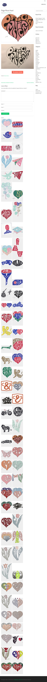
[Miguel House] (6, 405)
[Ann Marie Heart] (6, 379)
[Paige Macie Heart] (17, 446)
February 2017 (38, 43)
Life (36, 70)
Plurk (36, 23)
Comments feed (39, 92)
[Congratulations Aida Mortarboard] (17, 237)
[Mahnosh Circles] (17, 153)
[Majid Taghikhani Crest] (17, 352)
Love (36, 71)
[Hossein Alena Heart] (17, 365)
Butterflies (37, 54)
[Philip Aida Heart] (17, 500)
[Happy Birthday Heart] (6, 633)
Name (2, 104)
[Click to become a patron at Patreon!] (17, 73)
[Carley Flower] (17, 529)
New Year (37, 75)
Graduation (38, 62)
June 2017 (37, 37)
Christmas (37, 57)
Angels (37, 50)
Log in (37, 89)
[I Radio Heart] (17, 633)
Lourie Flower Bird (39, 22)
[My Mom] (17, 581)
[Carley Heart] (6, 529)
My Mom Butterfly (30, 82)
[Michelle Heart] (17, 472)
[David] (17, 268)
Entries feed (38, 90)
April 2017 (37, 40)
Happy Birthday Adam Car (40, 19)
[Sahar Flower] (6, 562)
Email (2, 107)
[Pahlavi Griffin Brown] (17, 379)
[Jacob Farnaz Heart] (6, 500)
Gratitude (37, 63)
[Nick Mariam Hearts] (17, 337)
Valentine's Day (38, 82)
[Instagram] (17, 287)
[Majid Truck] (6, 268)
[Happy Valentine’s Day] (6, 673)
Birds (36, 51)
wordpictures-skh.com (18, 679)
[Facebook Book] (6, 237)
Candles (37, 55)
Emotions (37, 59)
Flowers (37, 61)
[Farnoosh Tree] (6, 201)
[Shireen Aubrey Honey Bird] (6, 300)
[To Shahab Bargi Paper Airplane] (17, 169)
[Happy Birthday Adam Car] (17, 130)
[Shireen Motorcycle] (17, 310)
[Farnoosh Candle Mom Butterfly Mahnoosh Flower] (17, 486)
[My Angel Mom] (17, 544)
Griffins (37, 65)
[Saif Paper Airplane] (17, 181)
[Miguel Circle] (17, 418)
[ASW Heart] (6, 593)
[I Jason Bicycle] (6, 418)
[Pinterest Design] (17, 258)
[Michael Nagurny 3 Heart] (6, 130)
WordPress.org (38, 93)
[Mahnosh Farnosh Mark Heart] (6, 544)
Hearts (5, 75)
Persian (37, 76)
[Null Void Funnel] (6, 287)
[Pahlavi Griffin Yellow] (6, 337)
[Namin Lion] (6, 434)
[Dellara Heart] (17, 593)
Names (8, 75)
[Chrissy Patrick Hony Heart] (17, 325)
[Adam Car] (6, 446)
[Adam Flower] (17, 562)
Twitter (37, 20)
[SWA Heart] (17, 661)
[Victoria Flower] (6, 661)
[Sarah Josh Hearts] (6, 310)
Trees (37, 80)
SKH (10, 12)
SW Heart (41, 30)
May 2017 (37, 39)
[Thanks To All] (17, 645)
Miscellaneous (38, 72)
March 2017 (38, 41)
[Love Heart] (6, 486)
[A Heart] (17, 621)
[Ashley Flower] (17, 434)
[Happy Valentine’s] (17, 673)
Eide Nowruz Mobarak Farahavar (7, 82)
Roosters (37, 78)
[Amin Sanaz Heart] (17, 610)
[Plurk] (6, 153)
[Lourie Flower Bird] (17, 141)
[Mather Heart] (6, 221)
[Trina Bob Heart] (17, 392)
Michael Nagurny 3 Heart (40, 18)
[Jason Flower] (6, 581)
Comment (3, 91)
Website (2, 110)
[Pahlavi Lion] (6, 365)
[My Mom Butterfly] (6, 459)
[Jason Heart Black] (17, 300)
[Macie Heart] (17, 459)
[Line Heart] (17, 201)
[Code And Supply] (6, 392)
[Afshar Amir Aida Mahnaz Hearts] (6, 258)
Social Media (38, 79)
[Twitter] (6, 141)
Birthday (37, 53)
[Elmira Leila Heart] (6, 512)
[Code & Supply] (17, 405)
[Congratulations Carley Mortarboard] (17, 512)
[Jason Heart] (6, 325)
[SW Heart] (6, 621)
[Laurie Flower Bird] (6, 181)
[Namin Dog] (6, 352)
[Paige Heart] (6, 472)
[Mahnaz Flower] (6, 169)
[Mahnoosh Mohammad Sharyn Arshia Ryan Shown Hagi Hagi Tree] (17, 221)
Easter (37, 58)
